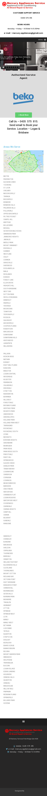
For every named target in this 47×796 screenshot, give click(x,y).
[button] (23, 721)
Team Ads (28, 791)
